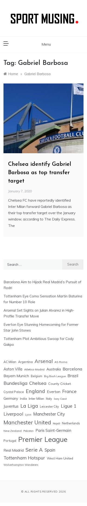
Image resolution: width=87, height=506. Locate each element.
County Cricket (59, 384)
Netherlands (71, 423)
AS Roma (61, 362)
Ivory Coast (60, 398)
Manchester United (27, 422)
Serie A (34, 449)
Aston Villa (12, 368)
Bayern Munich (16, 375)
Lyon (28, 414)
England (35, 391)
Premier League (43, 439)
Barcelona (72, 368)
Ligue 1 (68, 406)
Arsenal (44, 361)
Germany (10, 398)
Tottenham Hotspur (24, 458)
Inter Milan (36, 398)
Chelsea (37, 383)
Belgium (36, 376)
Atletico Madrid (34, 369)
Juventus (11, 406)
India (23, 398)
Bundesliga (15, 383)
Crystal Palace (13, 392)
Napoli (56, 423)
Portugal (9, 441)
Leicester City (49, 406)
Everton (53, 391)
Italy (49, 398)
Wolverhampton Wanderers (20, 464)
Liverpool (13, 414)
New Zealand (12, 431)
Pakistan (28, 431)
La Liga (29, 406)
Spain (50, 450)
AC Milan (9, 362)
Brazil (73, 375)
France (69, 391)
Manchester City (49, 414)
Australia (53, 369)
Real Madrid (13, 450)
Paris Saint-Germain (53, 430)
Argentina (25, 362)
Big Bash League (55, 376)
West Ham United (60, 458)
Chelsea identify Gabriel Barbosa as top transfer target (39, 173)
